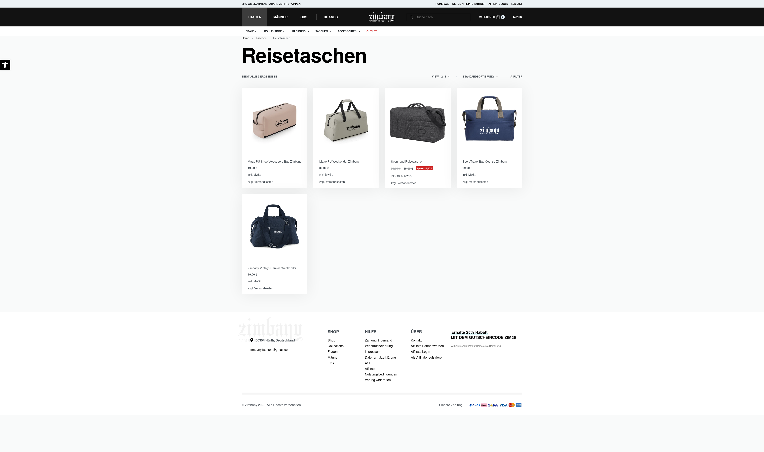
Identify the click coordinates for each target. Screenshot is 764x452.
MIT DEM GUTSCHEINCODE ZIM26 (483, 334)
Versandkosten (263, 181)
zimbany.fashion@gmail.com (270, 349)
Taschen (261, 38)
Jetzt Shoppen (289, 4)
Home (245, 38)
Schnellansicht (285, 148)
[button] (5, 65)
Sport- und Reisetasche (406, 161)
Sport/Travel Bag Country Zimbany (485, 161)
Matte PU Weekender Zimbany (339, 161)
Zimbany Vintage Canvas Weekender (272, 268)
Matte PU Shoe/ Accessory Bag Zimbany (274, 161)
